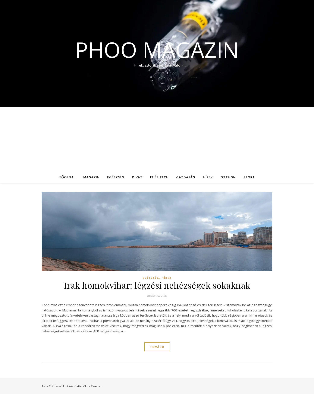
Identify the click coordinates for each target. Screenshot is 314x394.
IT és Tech (159, 177)
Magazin (91, 177)
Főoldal (67, 177)
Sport (249, 177)
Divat (137, 177)
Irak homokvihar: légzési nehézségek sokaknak (157, 285)
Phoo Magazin (157, 49)
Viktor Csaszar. (92, 386)
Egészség (115, 177)
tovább (157, 347)
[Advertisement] (157, 139)
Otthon (228, 177)
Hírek (208, 177)
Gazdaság (185, 177)
